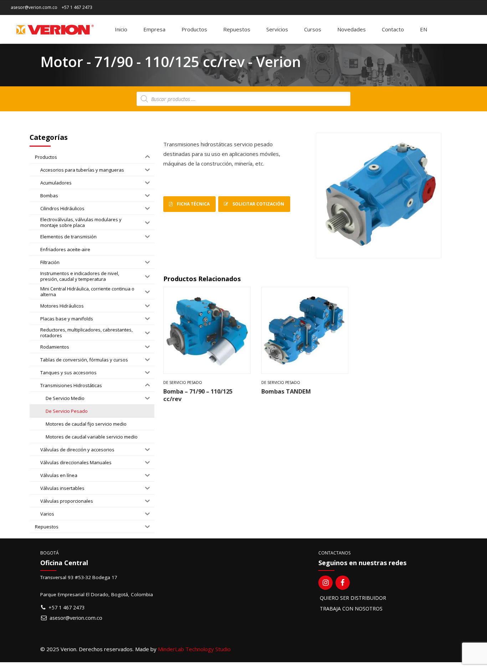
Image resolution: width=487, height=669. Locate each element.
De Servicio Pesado (182, 382)
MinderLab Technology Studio (194, 649)
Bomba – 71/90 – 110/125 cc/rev (197, 395)
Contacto (393, 29)
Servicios (277, 29)
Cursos (312, 29)
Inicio (121, 29)
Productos (194, 29)
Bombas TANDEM (286, 391)
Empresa (154, 29)
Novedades (351, 29)
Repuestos (236, 29)
